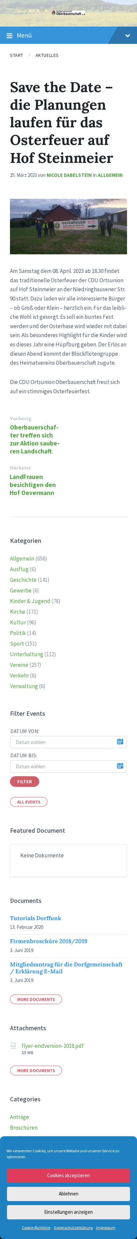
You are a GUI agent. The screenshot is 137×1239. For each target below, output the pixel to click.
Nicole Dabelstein (69, 175)
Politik (18, 633)
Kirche (17, 611)
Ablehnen (68, 1193)
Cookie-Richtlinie (36, 1227)
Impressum (105, 1227)
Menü (24, 35)
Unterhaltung (26, 654)
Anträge (19, 1117)
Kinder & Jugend (30, 601)
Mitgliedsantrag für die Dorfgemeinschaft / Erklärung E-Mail (66, 968)
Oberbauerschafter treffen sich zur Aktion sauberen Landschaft (35, 439)
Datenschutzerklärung (73, 1227)
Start (16, 55)
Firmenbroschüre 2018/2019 (48, 941)
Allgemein (110, 175)
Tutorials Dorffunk (35, 918)
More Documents (36, 999)
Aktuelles (47, 55)
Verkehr (19, 675)
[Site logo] (68, 13)
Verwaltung (24, 686)
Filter (24, 782)
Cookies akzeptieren (68, 1175)
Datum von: (24, 731)
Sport (17, 643)
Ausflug (19, 569)
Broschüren (24, 1127)
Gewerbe (21, 590)
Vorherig (20, 419)
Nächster (20, 468)
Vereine (19, 665)
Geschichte (23, 579)
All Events (28, 802)
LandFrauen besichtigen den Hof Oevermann (33, 485)
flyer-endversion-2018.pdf (53, 1046)
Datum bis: (23, 755)
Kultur (18, 622)
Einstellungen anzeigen (68, 1212)
